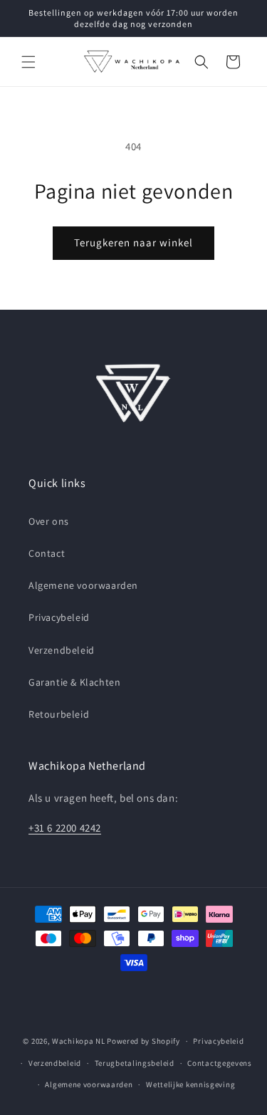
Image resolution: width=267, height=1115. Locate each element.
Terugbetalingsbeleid (134, 1063)
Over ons (48, 521)
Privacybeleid (59, 617)
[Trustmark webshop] (134, 1001)
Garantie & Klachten (74, 682)
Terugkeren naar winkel (133, 242)
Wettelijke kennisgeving (190, 1084)
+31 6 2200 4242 (64, 827)
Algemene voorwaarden (83, 585)
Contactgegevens (219, 1063)
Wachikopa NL (78, 1041)
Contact (46, 553)
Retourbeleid (58, 714)
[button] (28, 62)
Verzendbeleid (61, 650)
